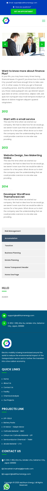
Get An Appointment (23, 11)
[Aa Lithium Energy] (6, 20)
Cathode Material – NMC (14, 431)
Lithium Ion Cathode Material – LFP (18, 435)
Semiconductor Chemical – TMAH (18, 439)
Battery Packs (9, 422)
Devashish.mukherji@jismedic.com (19, 469)
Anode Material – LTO (13, 444)
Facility (6, 391)
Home (6, 379)
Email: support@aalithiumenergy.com (23, 3)
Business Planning (13, 253)
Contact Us (8, 387)
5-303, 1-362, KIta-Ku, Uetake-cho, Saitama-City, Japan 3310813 (24, 461)
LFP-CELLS (8, 418)
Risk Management (13, 231)
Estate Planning (12, 260)
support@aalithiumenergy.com (17, 474)
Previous (5, 44)
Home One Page (12, 274)
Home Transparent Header (16, 267)
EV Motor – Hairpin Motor (14, 427)
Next (42, 44)
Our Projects (9, 400)
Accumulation (11, 238)
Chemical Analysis (11, 396)
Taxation (9, 245)
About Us (7, 383)
